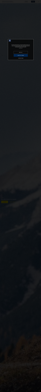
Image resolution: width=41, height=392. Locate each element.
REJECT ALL (20, 52)
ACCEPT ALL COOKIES (21, 55)
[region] (21, 49)
